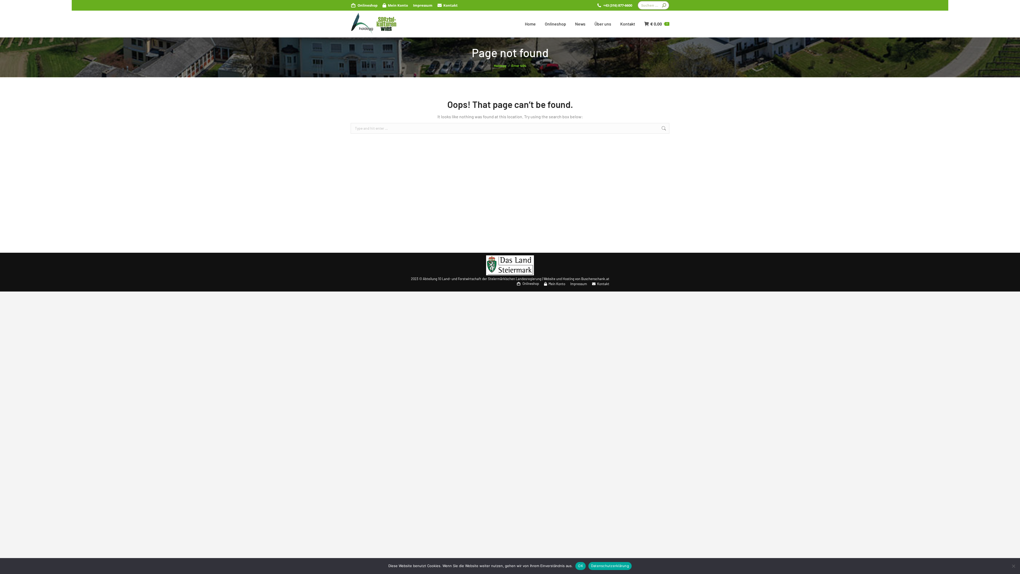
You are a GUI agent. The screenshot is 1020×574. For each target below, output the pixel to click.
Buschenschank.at (595, 279)
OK (580, 566)
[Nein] (1013, 566)
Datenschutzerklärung (610, 566)
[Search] (664, 5)
